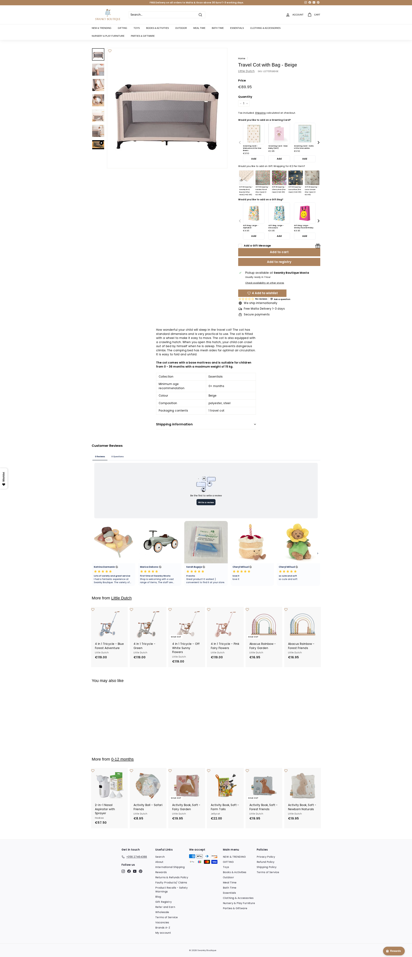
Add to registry (279, 262)
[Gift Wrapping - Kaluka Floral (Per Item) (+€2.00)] (262, 178)
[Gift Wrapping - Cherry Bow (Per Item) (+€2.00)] (279, 178)
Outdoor (181, 28)
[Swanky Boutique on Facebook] (129, 871)
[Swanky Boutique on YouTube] (134, 871)
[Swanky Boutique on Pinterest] (140, 871)
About (159, 862)
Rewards (161, 872)
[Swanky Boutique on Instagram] (123, 871)
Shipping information (174, 424)
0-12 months (122, 759)
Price (242, 80)
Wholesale (162, 912)
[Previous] (240, 142)
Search (160, 857)
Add (253, 158)
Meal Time (199, 28)
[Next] (318, 142)
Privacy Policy (266, 857)
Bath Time (218, 28)
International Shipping (170, 867)
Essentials (237, 28)
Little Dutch (246, 71)
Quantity (245, 97)
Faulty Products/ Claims (171, 882)
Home (241, 58)
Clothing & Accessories (265, 28)
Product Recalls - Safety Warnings (171, 889)
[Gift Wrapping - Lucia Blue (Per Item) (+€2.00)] (295, 178)
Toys (137, 28)
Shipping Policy (266, 867)
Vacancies (162, 922)
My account (163, 933)
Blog (158, 897)
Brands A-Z (162, 927)
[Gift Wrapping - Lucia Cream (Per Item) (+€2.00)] (312, 178)
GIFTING (122, 28)
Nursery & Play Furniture (108, 36)
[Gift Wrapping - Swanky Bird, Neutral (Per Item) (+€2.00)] (246, 178)
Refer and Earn (165, 907)
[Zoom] (167, 108)
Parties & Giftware (143, 36)
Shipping (260, 113)
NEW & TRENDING (101, 28)
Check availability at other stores (264, 282)
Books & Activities (157, 28)
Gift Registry (163, 902)
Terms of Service (166, 917)
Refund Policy (266, 862)
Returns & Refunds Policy (171, 877)
